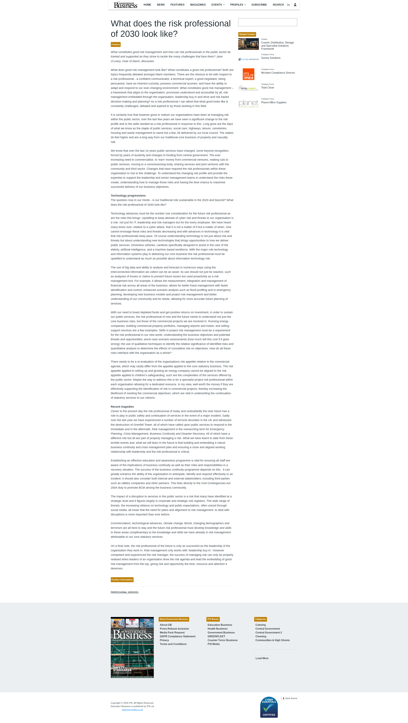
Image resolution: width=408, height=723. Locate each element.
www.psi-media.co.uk (132, 709)
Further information (122, 579)
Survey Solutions (270, 58)
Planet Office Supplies (273, 102)
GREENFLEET (216, 636)
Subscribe (259, 4)
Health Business (218, 628)
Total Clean (267, 87)
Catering (260, 625)
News (161, 4)
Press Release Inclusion (174, 628)
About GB (166, 625)
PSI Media (214, 644)
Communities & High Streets (272, 640)
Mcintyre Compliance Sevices (278, 72)
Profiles (236, 4)
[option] (132, 647)
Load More (262, 658)
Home (147, 4)
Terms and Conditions (173, 644)
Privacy (164, 640)
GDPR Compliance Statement (177, 636)
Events (216, 4)
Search (278, 4)
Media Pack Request (172, 632)
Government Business (221, 632)
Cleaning (260, 636)
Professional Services (124, 592)
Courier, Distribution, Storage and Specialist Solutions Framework (277, 45)
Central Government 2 (268, 632)
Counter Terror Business (223, 640)
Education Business (220, 625)
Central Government (267, 628)
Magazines (198, 4)
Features (178, 4)
